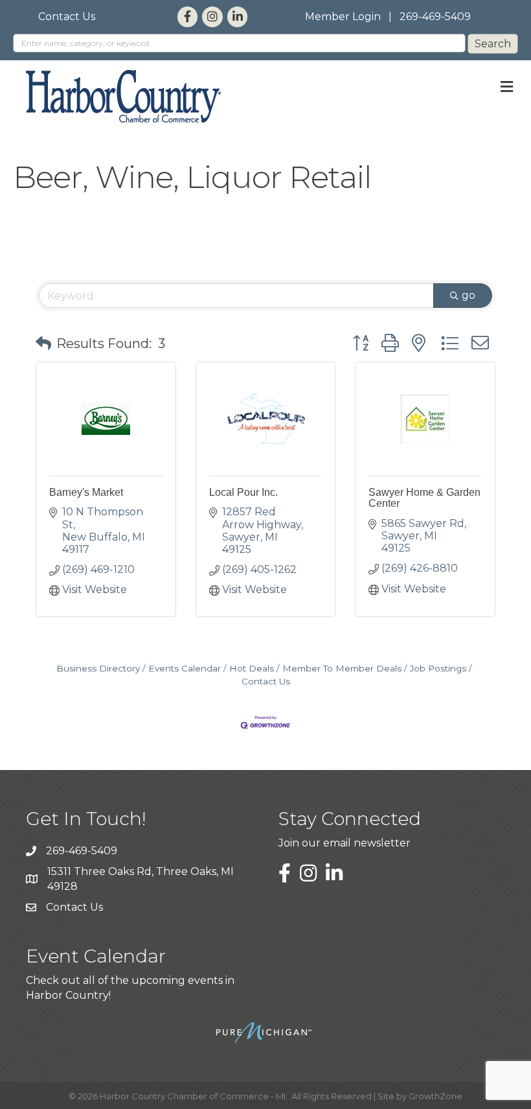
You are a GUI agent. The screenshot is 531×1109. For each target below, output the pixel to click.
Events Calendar (184, 668)
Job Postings (438, 668)
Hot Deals (251, 668)
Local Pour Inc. (243, 492)
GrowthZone (435, 1096)
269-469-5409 (435, 16)
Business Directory (98, 668)
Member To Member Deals (341, 668)
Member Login (343, 16)
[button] (43, 343)
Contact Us (66, 16)
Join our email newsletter (344, 843)
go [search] (468, 295)
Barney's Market (86, 492)
